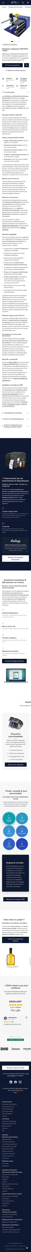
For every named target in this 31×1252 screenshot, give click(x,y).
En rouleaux (5, 1163)
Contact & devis (7, 1102)
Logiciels (4, 1191)
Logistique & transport (8, 1153)
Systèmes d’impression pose (10, 1232)
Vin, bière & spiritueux (8, 1142)
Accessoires (5, 1186)
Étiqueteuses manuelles (9, 1212)
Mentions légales (22, 1246)
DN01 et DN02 (13, 362)
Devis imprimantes (7, 1111)
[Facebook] (15, 1082)
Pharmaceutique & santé (9, 1146)
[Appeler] (23, 2)
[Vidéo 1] (19, 41)
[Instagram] (20, 1082)
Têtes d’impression (8, 1188)
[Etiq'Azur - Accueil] (15, 2)
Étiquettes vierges (7, 1161)
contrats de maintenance (10, 394)
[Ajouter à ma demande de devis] (26, 65)
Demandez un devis (13, 404)
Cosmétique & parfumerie (9, 1144)
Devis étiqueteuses (8, 1109)
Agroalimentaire (7, 1139)
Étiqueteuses (6, 1210)
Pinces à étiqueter (7, 1217)
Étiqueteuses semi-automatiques (12, 1219)
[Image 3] (15, 41)
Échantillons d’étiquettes (9, 1104)
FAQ (3, 1130)
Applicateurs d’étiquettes (9, 1222)
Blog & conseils (6, 1126)
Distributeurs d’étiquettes (9, 1214)
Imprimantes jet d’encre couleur (12, 1194)
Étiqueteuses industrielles (16, 7)
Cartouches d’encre (8, 1201)
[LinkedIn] (11, 1082)
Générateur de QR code (9, 1123)
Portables (5, 1179)
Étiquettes (5, 1135)
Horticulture (5, 1158)
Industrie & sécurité (8, 1149)
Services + (5, 1128)
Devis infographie (7, 1113)
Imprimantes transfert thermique (12, 1172)
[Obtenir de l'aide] (27, 1248)
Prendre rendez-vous (8, 1106)
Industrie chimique (7, 1151)
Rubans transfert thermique (10, 1184)
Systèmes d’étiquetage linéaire (11, 1229)
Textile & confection (8, 1156)
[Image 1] (12, 41)
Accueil (4, 7)
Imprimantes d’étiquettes (9, 1170)
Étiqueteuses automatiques (10, 1225)
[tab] (9, 818)
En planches (5, 1166)
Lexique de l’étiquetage (9, 1121)
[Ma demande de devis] (28, 2)
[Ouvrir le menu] (3, 2)
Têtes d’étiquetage (8, 1227)
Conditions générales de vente (15, 1243)
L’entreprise (5, 1119)
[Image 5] (18, 41)
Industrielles (5, 1177)
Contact (4, 1116)
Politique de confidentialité (11, 1246)
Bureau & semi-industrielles (10, 1174)
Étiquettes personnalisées (10, 1137)
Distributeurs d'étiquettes (10, 44)
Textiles (4, 1181)
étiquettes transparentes (10, 225)
